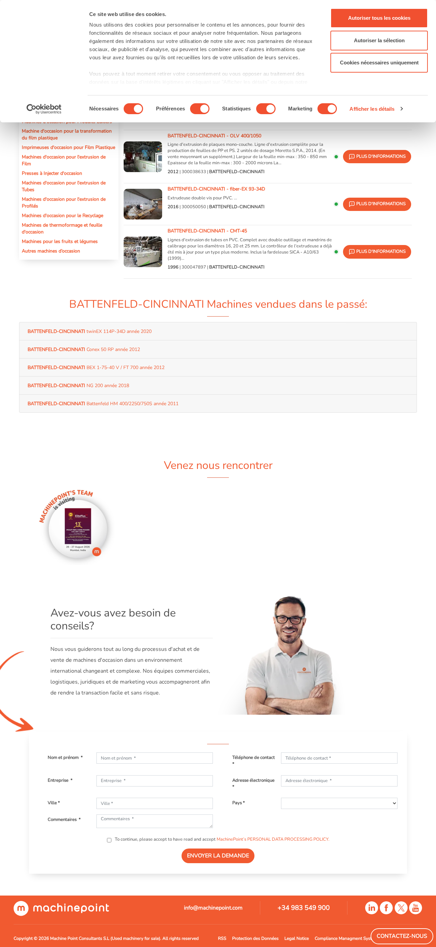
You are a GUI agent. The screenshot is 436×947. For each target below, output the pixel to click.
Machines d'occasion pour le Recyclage (62, 215)
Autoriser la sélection (379, 40)
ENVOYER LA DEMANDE (218, 855)
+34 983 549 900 (304, 907)
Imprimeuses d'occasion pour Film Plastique (68, 147)
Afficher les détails (371, 109)
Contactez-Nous (402, 936)
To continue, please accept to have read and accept (221, 839)
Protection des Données (255, 938)
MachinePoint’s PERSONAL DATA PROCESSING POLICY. (273, 839)
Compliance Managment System (346, 938)
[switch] (199, 108)
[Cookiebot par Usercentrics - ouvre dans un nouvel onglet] (44, 109)
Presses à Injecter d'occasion (52, 173)
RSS (222, 938)
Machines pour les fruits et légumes (60, 241)
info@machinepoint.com (213, 908)
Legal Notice (296, 938)
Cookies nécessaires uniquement (379, 62)
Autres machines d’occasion (51, 250)
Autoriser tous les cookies (379, 18)
